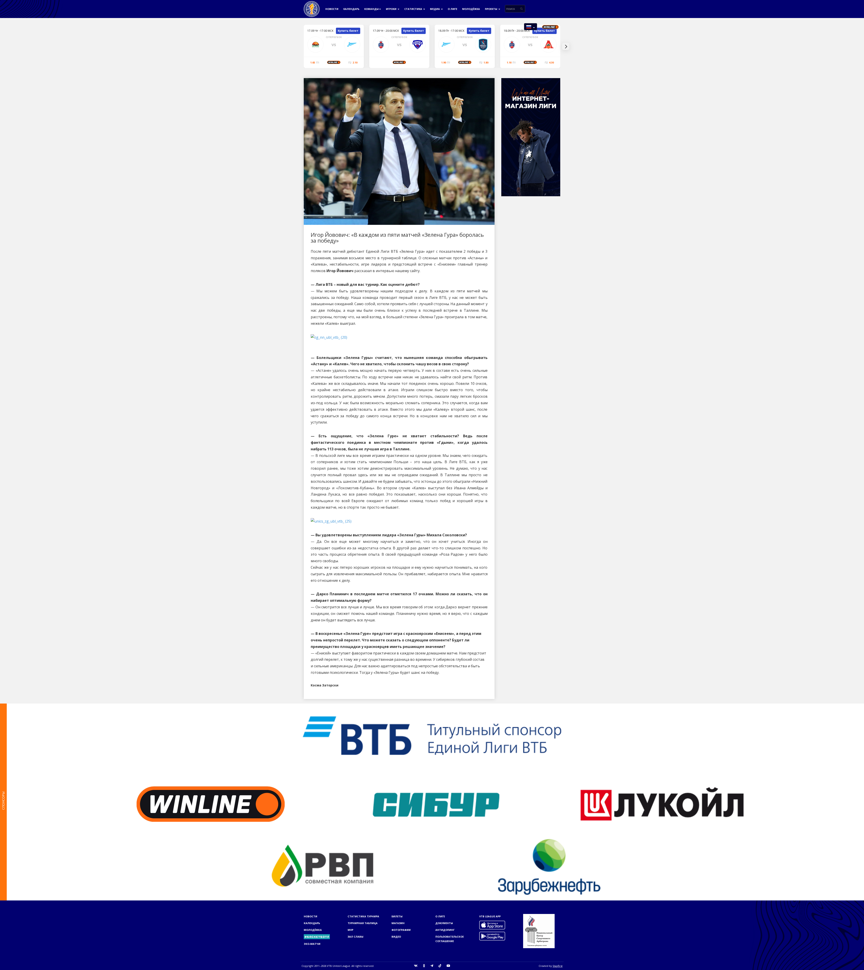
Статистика (413, 9)
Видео (396, 936)
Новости (331, 9)
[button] (530, 26)
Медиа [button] (435, 9)
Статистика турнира (363, 916)
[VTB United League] (311, 5)
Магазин (398, 923)
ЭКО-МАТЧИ (312, 943)
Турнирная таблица (363, 923)
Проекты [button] (491, 9)
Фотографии (401, 930)
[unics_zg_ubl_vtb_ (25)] (331, 521)
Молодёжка (471, 9)
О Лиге (452, 9)
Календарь (351, 9)
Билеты (397, 916)
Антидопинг (444, 930)
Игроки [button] (391, 9)
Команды (371, 9)
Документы (444, 923)
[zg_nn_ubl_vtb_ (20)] (329, 337)
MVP (350, 930)
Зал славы (355, 936)
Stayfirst (557, 966)
